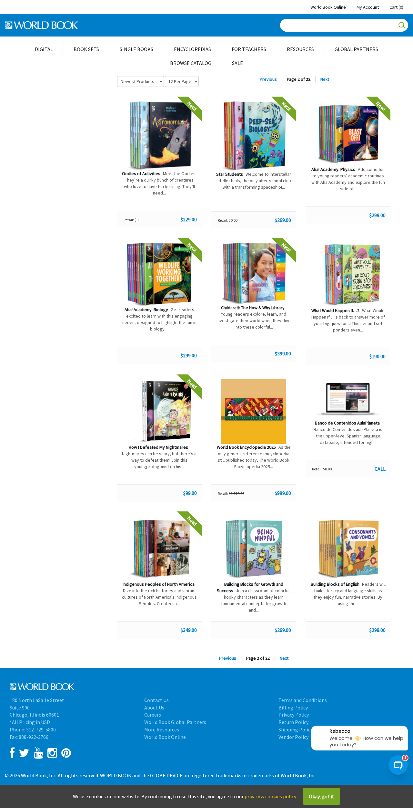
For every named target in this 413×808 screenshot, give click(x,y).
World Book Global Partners (175, 722)
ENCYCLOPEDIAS (192, 49)
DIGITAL (44, 49)
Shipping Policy (295, 729)
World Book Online (328, 7)
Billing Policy (293, 707)
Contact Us (156, 700)
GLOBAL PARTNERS (356, 49)
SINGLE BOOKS (136, 49)
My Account (368, 7)
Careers (152, 714)
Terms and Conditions (302, 700)
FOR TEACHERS (249, 49)
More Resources (161, 729)
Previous (268, 79)
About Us (154, 707)
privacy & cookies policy (270, 796)
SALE (237, 63)
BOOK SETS (86, 49)
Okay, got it (321, 796)
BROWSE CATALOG (190, 63)
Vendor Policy (293, 737)
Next (324, 79)
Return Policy (293, 722)
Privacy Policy (293, 714)
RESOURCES (300, 49)
